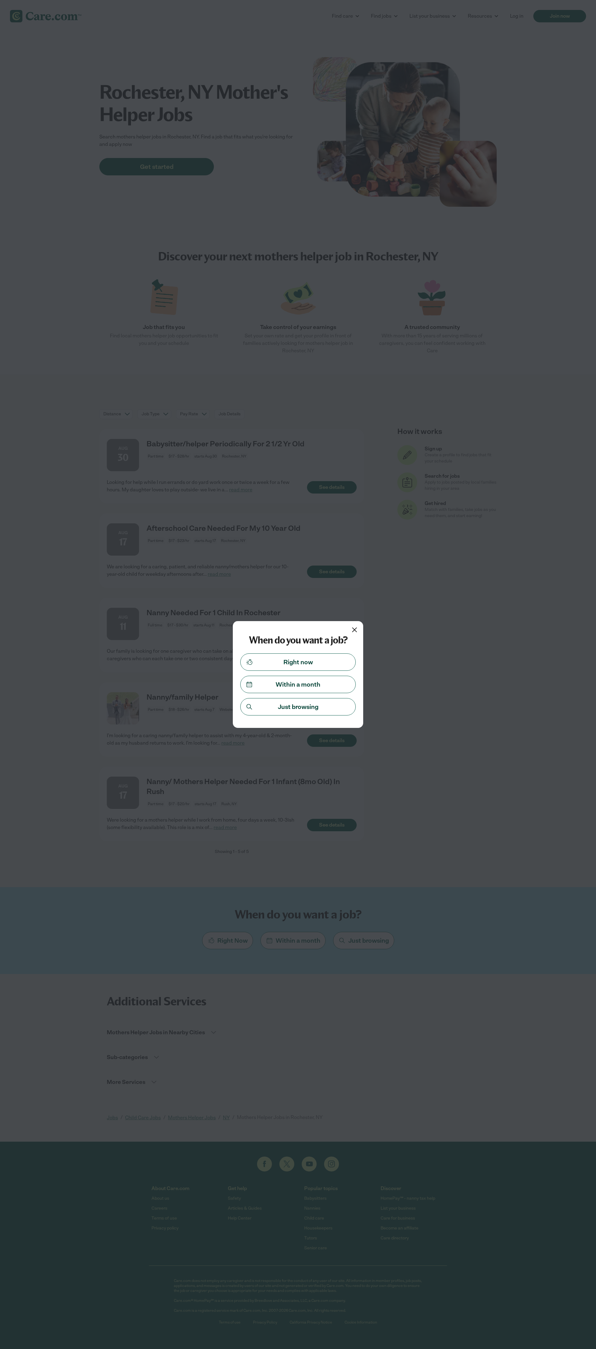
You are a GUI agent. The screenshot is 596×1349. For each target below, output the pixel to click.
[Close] (354, 630)
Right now (298, 662)
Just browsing (298, 707)
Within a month (298, 684)
